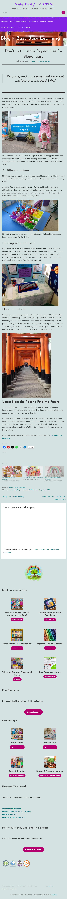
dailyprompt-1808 (44, 490)
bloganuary (13, 490)
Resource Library (24, 27)
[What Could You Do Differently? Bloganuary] (54, 471)
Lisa (33, 61)
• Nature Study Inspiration (13, 817)
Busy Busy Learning (33, 4)
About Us (13, 889)
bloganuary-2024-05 (23, 490)
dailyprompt (34, 490)
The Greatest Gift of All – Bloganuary (33, 477)
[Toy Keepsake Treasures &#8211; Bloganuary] (12, 471)
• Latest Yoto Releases (11, 809)
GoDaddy (54, 894)
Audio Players (21, 21)
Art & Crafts (33, 21)
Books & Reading (46, 21)
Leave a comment (44, 61)
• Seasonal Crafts (9, 814)
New (12, 21)
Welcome (4, 21)
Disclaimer (5, 889)
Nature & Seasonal (8, 27)
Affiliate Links (32, 886)
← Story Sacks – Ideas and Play (12, 496)
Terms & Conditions (8, 886)
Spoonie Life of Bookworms (17, 487)
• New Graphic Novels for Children (16, 811)
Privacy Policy (21, 886)
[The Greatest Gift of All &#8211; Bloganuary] (33, 471)
